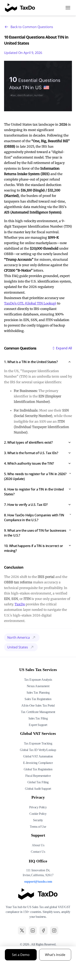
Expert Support (38, 725)
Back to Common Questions (32, 27)
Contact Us (38, 851)
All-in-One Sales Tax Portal (38, 705)
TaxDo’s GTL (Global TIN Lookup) (30, 303)
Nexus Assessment (38, 686)
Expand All (64, 348)
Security (38, 820)
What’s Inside (55, 954)
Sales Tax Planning (38, 692)
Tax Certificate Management (38, 712)
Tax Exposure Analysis (38, 679)
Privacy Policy (38, 807)
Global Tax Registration (38, 769)
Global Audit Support (38, 788)
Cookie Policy (38, 813)
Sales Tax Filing (38, 718)
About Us (38, 845)
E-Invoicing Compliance (38, 763)
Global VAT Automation (38, 756)
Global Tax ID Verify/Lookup (38, 750)
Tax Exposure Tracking (38, 743)
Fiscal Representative (38, 775)
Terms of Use (38, 826)
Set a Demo (21, 954)
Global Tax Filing (38, 782)
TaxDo (20, 604)
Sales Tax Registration (38, 699)
